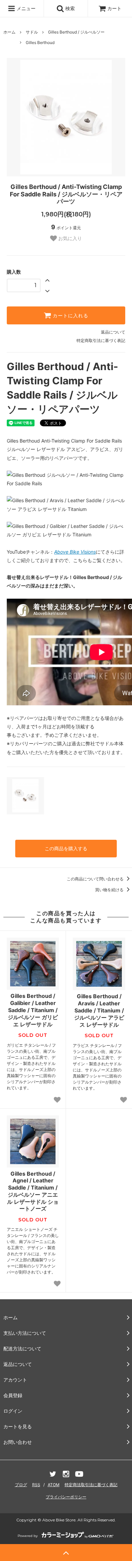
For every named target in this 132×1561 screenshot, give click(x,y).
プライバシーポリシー (66, 1496)
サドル (32, 32)
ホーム (9, 32)
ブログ (21, 1484)
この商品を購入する (66, 848)
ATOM (54, 1484)
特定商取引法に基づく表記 (100, 340)
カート (114, 8)
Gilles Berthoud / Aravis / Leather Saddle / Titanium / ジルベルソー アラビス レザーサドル (99, 1010)
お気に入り (69, 238)
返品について (113, 332)
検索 (69, 8)
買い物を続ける (110, 889)
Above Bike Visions (75, 552)
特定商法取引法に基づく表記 (91, 1484)
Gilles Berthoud (40, 42)
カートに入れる (69, 316)
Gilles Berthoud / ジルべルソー (76, 32)
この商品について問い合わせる (96, 878)
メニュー (25, 8)
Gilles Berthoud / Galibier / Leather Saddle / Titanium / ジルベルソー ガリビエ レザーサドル (33, 1009)
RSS (36, 1484)
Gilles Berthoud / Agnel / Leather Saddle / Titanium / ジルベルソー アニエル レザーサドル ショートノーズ (33, 1191)
